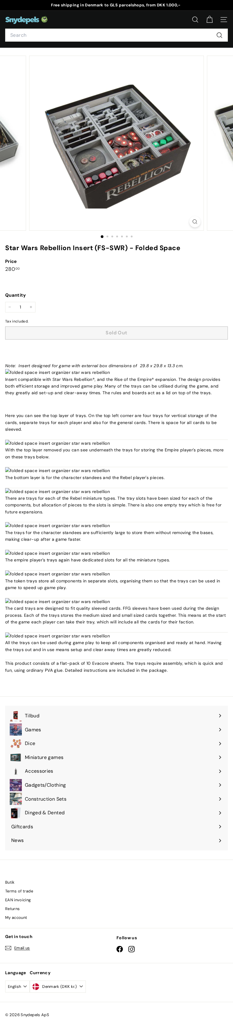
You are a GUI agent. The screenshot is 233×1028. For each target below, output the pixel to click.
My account (16, 917)
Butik (10, 882)
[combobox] (116, 35)
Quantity (15, 295)
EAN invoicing (18, 899)
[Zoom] (195, 221)
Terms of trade (19, 891)
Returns (12, 908)
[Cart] (209, 20)
